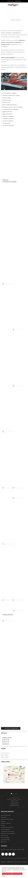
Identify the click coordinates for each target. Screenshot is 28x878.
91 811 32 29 (10, 1)
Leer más (4, 871)
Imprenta (3, 825)
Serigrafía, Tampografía (6, 815)
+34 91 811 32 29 (14, 800)
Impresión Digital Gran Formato (7, 827)
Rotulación (3, 821)
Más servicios (4, 841)
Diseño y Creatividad (5, 837)
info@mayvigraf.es (7, 738)
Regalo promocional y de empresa (8, 833)
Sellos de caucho (4, 835)
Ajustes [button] (3, 875)
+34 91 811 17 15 (14, 802)
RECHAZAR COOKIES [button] (17, 873)
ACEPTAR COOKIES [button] (7, 873)
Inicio (9, 20)
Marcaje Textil (4, 817)
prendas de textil (5, 44)
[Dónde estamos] (14, 774)
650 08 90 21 (18, 1)
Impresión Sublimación (5, 829)
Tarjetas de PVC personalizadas (7, 831)
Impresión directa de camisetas (7, 819)
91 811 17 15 (5, 742)
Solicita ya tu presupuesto (16, 171)
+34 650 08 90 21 (14, 803)
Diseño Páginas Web (5, 839)
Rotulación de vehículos (6, 823)
